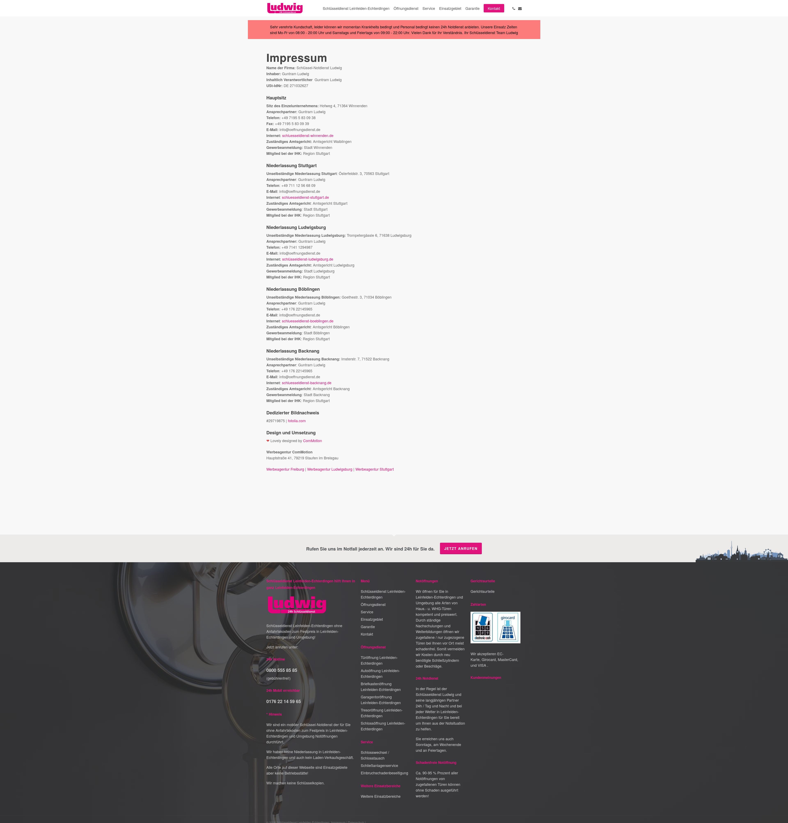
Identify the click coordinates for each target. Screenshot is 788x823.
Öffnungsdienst (373, 604)
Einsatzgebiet (372, 619)
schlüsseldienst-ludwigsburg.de (307, 259)
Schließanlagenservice (379, 765)
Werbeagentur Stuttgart (374, 469)
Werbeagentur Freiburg (285, 469)
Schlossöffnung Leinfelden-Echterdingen (383, 725)
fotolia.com (297, 420)
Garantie (368, 626)
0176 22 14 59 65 (283, 701)
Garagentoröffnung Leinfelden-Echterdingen (381, 699)
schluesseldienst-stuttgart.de (305, 197)
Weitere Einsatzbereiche (381, 796)
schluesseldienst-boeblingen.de (307, 320)
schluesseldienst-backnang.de (306, 382)
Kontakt (367, 634)
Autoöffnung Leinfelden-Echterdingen (380, 673)
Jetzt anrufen (461, 548)
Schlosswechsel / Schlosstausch (375, 755)
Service (367, 611)
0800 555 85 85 (281, 670)
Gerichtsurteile (483, 591)
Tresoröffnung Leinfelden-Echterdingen (382, 712)
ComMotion (312, 440)
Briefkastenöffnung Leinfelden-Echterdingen (381, 686)
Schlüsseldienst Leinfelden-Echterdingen (383, 594)
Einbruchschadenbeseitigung (384, 772)
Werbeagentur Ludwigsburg (329, 469)
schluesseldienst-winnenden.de (307, 135)
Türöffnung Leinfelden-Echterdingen (379, 660)
